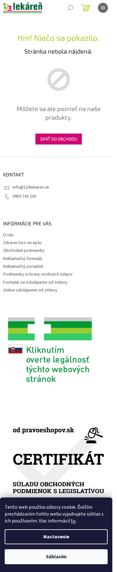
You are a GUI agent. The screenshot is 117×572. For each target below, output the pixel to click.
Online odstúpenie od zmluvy (30, 290)
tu (73, 520)
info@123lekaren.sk (30, 187)
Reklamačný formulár (22, 259)
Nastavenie (56, 536)
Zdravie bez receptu (22, 243)
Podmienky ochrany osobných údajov (38, 274)
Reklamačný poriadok (23, 266)
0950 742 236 (24, 196)
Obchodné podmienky (24, 251)
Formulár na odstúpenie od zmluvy (35, 282)
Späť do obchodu (58, 139)
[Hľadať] (70, 8)
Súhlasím (56, 556)
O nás (8, 235)
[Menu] (103, 8)
